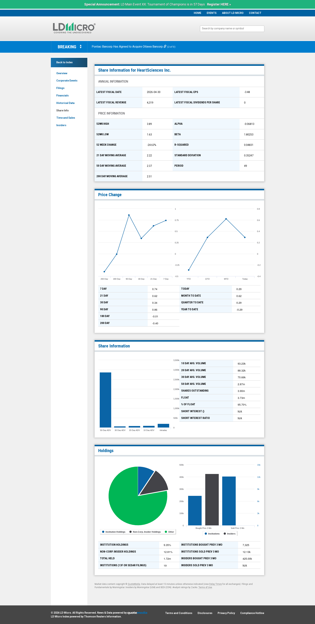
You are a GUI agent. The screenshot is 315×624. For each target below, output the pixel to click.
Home (197, 12)
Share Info (62, 110)
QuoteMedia (134, 584)
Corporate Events (66, 80)
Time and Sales (65, 117)
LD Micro (65, 612)
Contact (255, 12)
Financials (62, 95)
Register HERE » (219, 4)
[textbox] (234, 28)
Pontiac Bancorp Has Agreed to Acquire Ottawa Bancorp (128, 46)
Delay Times (215, 584)
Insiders (61, 125)
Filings (60, 88)
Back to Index (64, 62)
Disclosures (205, 613)
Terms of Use (205, 587)
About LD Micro (233, 12)
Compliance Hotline (252, 613)
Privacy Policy (226, 613)
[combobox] (232, 29)
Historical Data (65, 103)
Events (212, 12)
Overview (61, 73)
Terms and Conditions (178, 613)
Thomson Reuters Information (102, 616)
